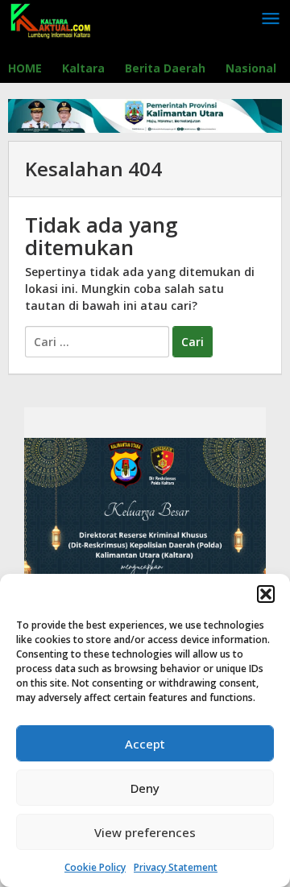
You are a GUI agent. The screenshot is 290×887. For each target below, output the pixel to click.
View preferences (145, 832)
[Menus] (270, 19)
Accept (145, 744)
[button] (266, 594)
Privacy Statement (176, 867)
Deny (145, 788)
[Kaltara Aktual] (50, 19)
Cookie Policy (95, 867)
